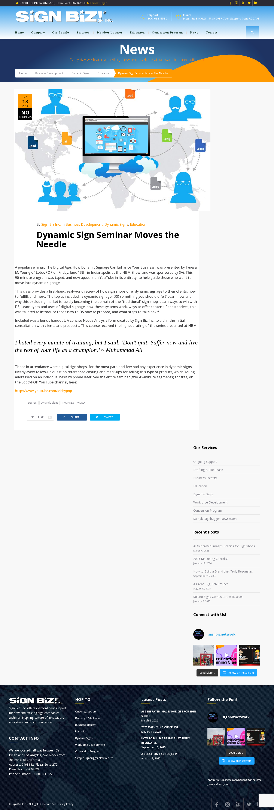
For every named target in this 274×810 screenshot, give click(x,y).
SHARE (70, 417)
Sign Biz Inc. (51, 224)
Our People (60, 32)
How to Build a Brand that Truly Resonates (223, 571)
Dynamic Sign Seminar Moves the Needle (107, 239)
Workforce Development (210, 502)
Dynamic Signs (80, 73)
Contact (211, 32)
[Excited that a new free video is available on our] (249, 655)
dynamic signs (49, 402)
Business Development (49, 73)
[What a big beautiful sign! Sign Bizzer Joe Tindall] (203, 655)
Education (137, 32)
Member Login (97, 3)
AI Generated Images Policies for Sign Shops (224, 546)
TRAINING (68, 402)
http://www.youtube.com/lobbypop (43, 390)
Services (83, 32)
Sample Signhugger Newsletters (215, 519)
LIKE (44, 417)
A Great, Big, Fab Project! (210, 584)
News (194, 32)
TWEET (104, 417)
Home (19, 32)
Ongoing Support (205, 462)
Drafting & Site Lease (208, 470)
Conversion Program (167, 32)
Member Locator (109, 32)
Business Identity (205, 478)
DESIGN (32, 402)
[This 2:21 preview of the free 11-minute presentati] (226, 655)
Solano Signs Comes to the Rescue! (218, 597)
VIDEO (81, 402)
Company (38, 32)
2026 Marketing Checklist (210, 559)
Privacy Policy (65, 804)
